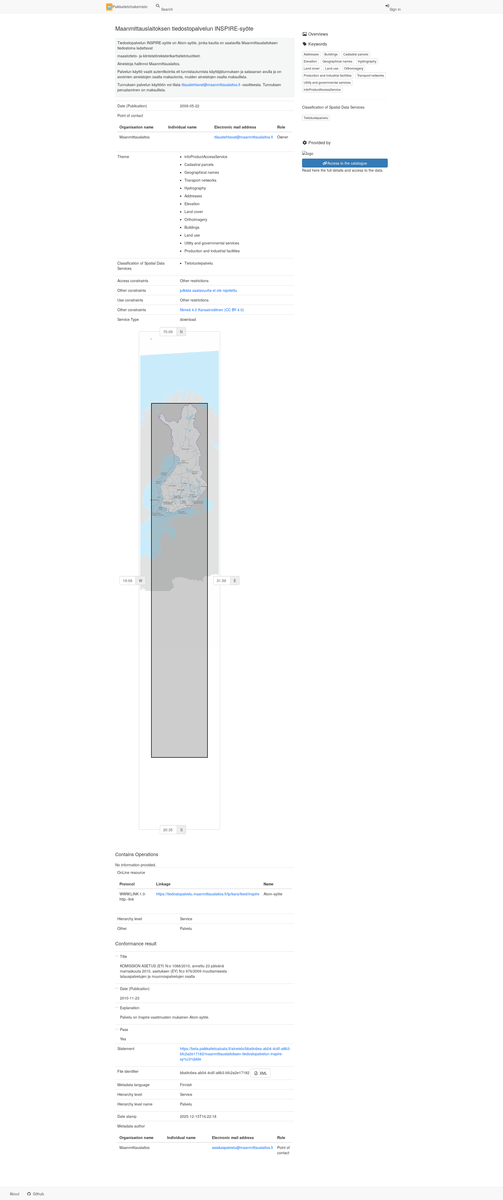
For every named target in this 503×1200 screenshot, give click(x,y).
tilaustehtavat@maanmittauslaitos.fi (211, 84)
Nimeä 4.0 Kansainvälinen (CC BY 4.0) (212, 309)
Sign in (395, 9)
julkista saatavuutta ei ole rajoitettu (208, 290)
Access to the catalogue (347, 163)
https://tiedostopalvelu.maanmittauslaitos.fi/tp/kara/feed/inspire (207, 893)
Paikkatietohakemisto (129, 6)
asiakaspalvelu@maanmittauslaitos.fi (242, 1147)
